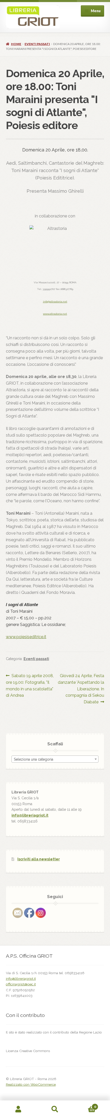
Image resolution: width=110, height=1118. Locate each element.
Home (16, 44)
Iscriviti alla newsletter (38, 859)
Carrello (84, 1105)
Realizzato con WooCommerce (31, 1084)
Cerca (55, 1109)
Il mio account (18, 1109)
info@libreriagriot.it (30, 815)
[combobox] (55, 759)
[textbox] (55, 759)
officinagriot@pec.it (21, 984)
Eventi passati (37, 44)
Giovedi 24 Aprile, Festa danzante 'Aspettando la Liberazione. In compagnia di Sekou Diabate (81, 689)
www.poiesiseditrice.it (26, 636)
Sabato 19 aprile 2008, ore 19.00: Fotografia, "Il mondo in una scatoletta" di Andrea (30, 685)
